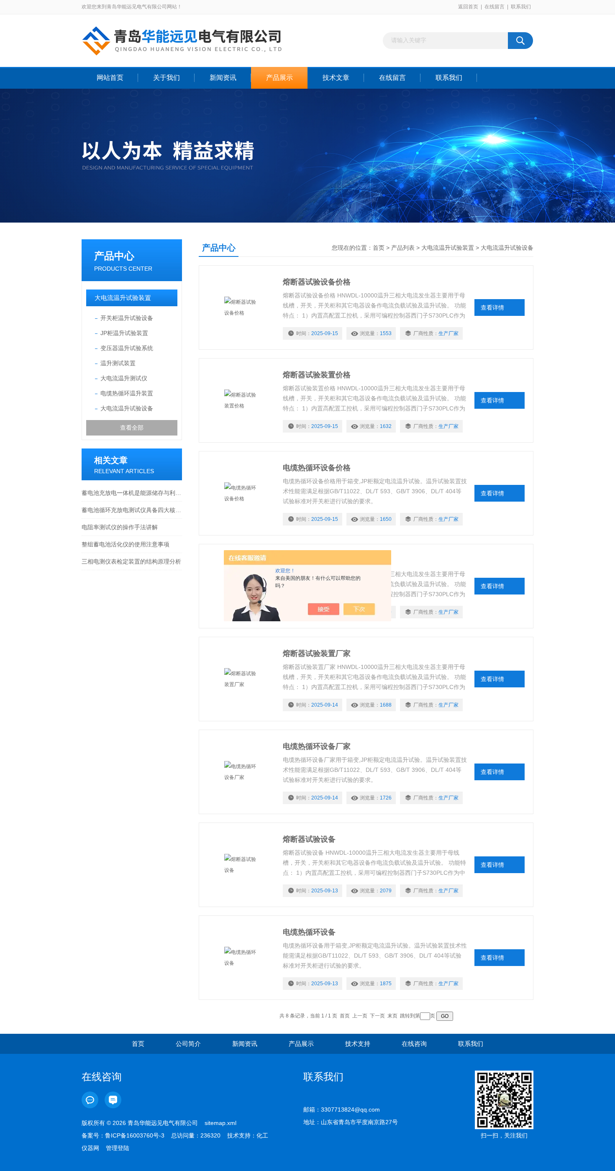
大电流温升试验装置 (123, 297)
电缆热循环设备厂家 (317, 746)
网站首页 (110, 77)
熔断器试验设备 (309, 839)
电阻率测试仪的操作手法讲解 (120, 527)
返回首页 (468, 7)
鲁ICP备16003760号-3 (134, 1135)
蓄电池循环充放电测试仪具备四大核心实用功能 (132, 510)
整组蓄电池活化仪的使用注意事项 (125, 544)
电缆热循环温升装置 (126, 393)
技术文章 (336, 77)
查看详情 (492, 307)
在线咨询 (414, 1043)
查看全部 (132, 427)
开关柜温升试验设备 (126, 318)
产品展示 (279, 77)
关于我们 (166, 77)
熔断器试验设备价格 (317, 282)
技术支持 (357, 1043)
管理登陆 (117, 1148)
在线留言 (494, 7)
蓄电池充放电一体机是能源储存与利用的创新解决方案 (132, 492)
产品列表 (403, 247)
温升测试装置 (118, 363)
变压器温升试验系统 (126, 348)
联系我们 (521, 7)
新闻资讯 (223, 77)
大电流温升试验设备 (126, 408)
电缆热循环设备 (309, 932)
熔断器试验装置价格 (317, 375)
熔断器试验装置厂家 (317, 653)
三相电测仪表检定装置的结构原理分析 (131, 561)
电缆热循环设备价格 (317, 468)
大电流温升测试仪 (123, 378)
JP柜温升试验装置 (124, 333)
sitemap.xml (220, 1123)
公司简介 (188, 1043)
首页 (378, 247)
